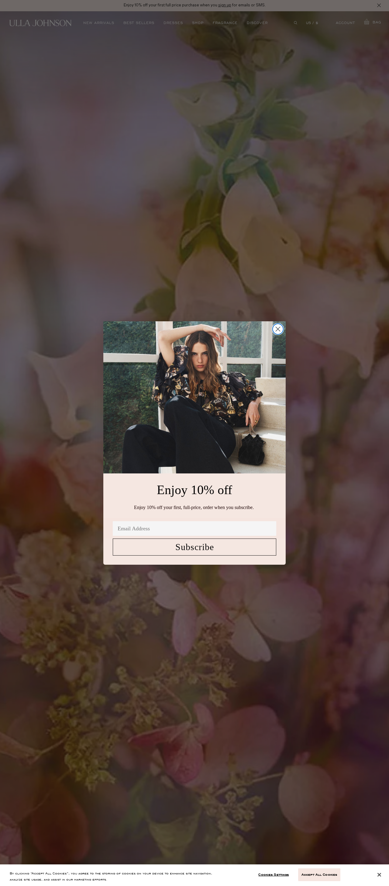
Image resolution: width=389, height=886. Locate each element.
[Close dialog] (278, 329)
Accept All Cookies (319, 874)
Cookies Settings (273, 874)
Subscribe (194, 547)
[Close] (379, 874)
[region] (194, 875)
